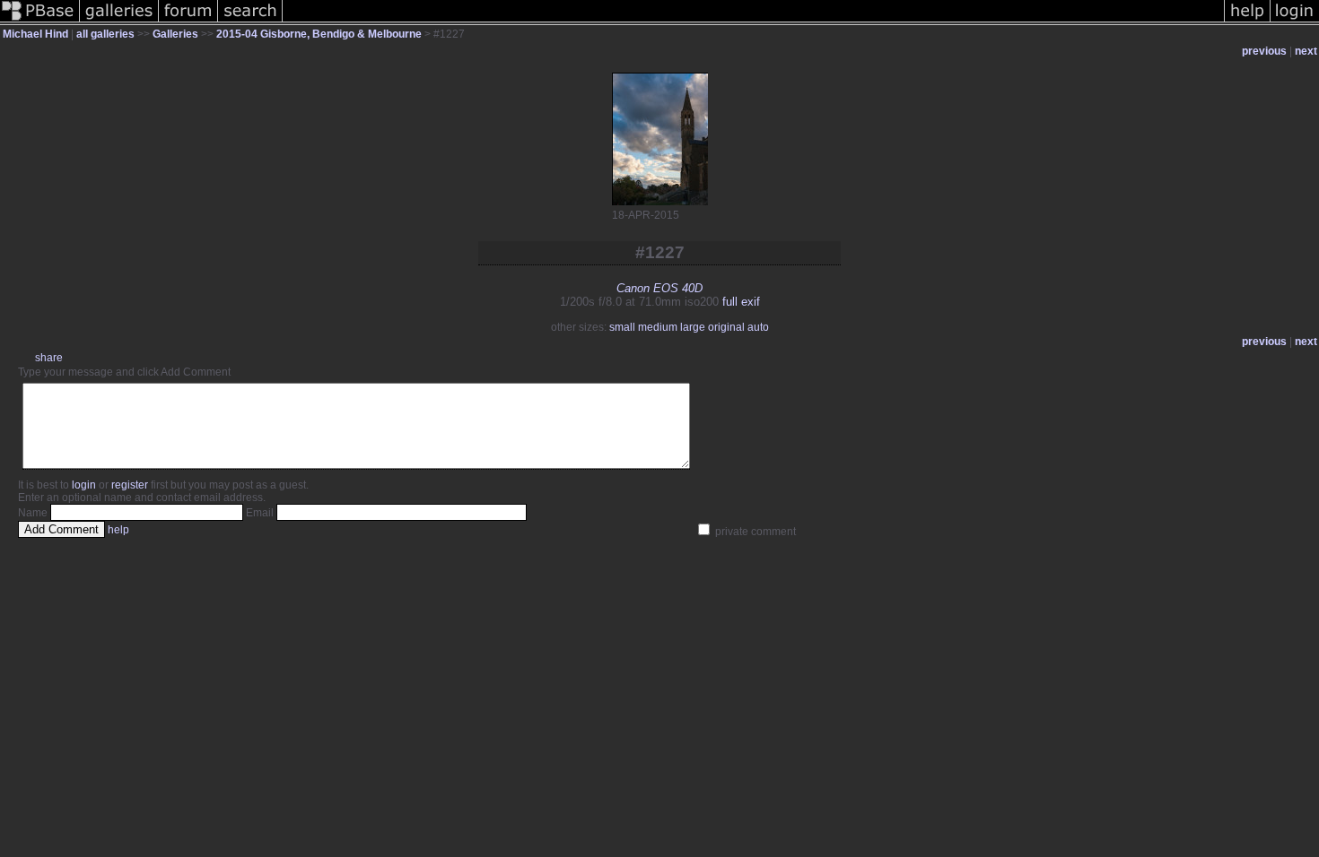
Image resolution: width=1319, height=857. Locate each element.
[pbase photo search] (250, 21)
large (692, 327)
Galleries (175, 34)
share (49, 357)
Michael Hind (35, 34)
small (622, 327)
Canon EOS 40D (659, 288)
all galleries (105, 34)
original (726, 327)
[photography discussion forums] (188, 21)
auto (758, 327)
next (1306, 51)
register (129, 485)
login (84, 485)
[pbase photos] (40, 21)
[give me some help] (1247, 21)
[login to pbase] (1295, 21)
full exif (741, 301)
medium (657, 327)
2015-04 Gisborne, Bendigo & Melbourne (319, 34)
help (118, 530)
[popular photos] (753, 21)
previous (1264, 51)
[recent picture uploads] (119, 21)
